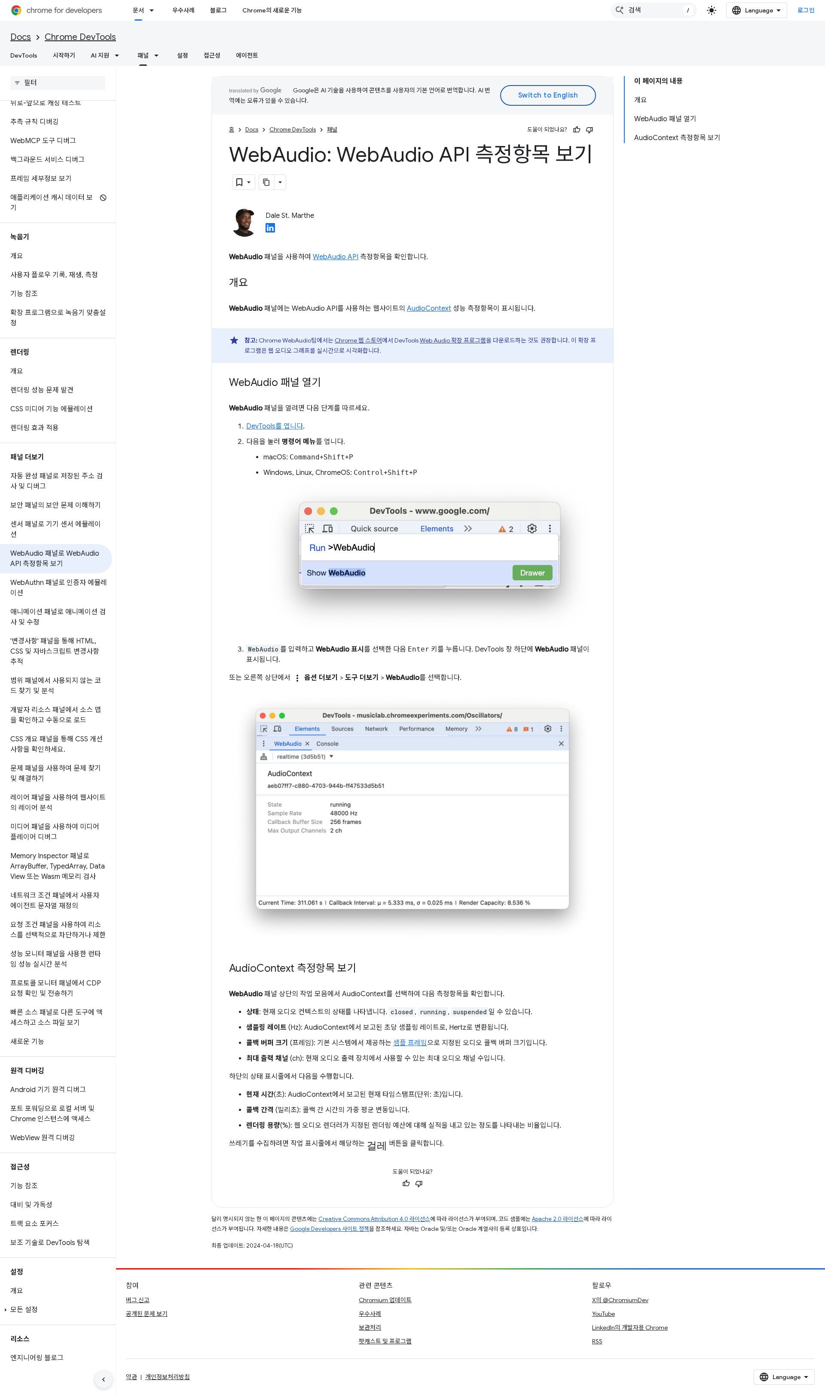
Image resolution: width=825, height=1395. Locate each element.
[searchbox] (57, 83)
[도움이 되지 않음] (589, 129)
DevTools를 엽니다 (274, 426)
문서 (138, 10)
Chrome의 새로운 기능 (272, 10)
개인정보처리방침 (167, 1377)
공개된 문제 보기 (147, 1314)
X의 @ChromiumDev (620, 1300)
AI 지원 (100, 55)
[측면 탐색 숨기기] (103, 1379)
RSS (597, 1341)
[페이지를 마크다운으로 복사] (267, 182)
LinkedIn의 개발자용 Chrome (630, 1327)
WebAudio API (335, 257)
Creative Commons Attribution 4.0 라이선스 (374, 1219)
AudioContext (429, 308)
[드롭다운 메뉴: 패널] (159, 55)
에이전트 (247, 55)
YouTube (603, 1314)
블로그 (218, 10)
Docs (20, 37)
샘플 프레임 (410, 1043)
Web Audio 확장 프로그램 (453, 340)
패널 (143, 55)
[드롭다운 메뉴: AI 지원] (119, 55)
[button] (56, 1309)
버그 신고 (138, 1300)
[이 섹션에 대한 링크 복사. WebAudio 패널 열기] (329, 383)
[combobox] (654, 10)
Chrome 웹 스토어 (358, 340)
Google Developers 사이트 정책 (329, 1229)
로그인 (806, 10)
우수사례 (183, 10)
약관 (131, 1377)
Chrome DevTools (80, 37)
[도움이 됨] (576, 129)
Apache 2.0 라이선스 (558, 1219)
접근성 (212, 55)
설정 (182, 55)
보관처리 (370, 1327)
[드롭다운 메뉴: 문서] (154, 10)
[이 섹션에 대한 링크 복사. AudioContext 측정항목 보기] (364, 969)
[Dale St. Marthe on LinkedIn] (270, 230)
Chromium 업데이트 (385, 1300)
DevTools (23, 55)
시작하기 (64, 55)
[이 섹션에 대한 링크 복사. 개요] (256, 283)
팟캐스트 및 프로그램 (385, 1341)
